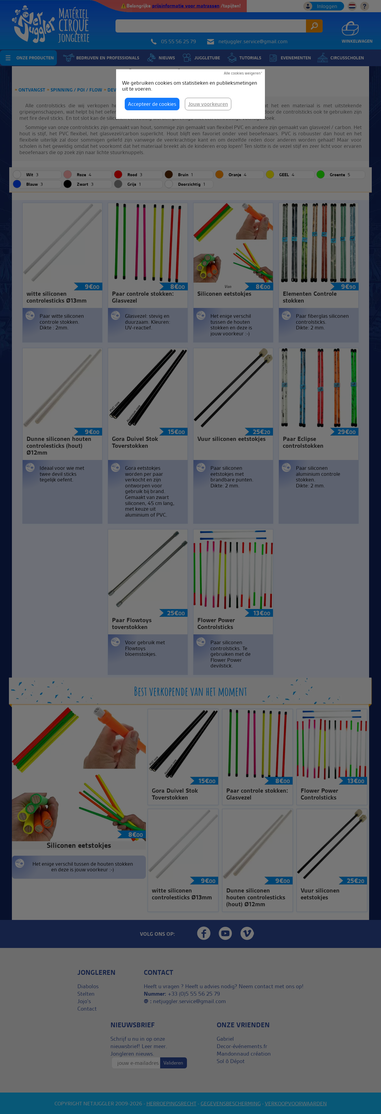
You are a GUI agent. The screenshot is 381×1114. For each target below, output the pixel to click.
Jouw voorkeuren (208, 103)
